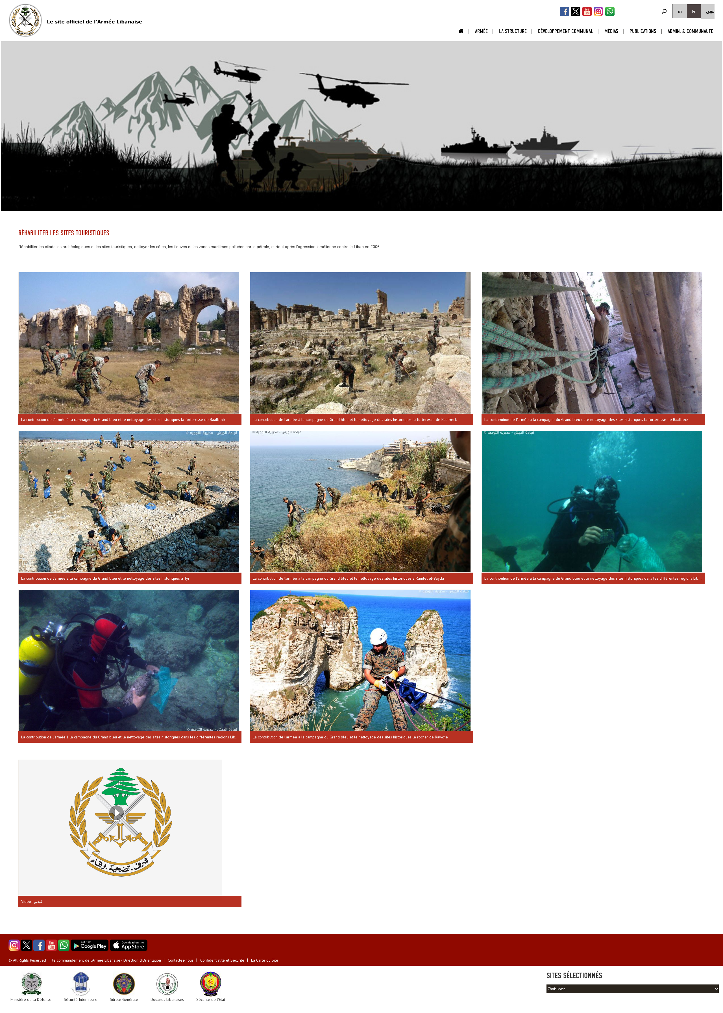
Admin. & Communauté (690, 31)
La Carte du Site (264, 960)
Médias (611, 31)
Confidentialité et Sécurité (222, 960)
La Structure (513, 31)
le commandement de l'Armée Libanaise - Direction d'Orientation (106, 960)
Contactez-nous (180, 960)
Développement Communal (565, 31)
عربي (710, 11)
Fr (694, 11)
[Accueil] (25, 20)
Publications (643, 31)
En (680, 11)
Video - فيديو (31, 901)
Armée (481, 31)
